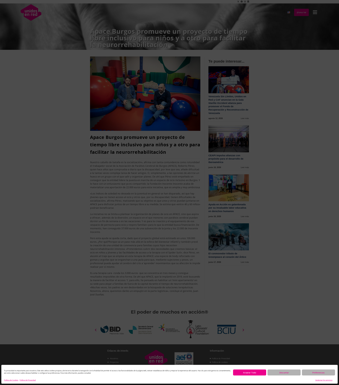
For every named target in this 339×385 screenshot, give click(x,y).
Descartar (284, 372)
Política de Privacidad (28, 380)
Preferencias (318, 372)
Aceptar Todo (249, 372)
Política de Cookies (11, 380)
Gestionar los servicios (323, 380)
